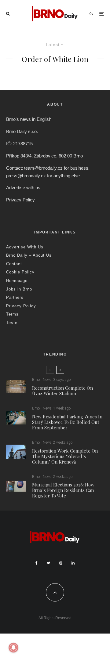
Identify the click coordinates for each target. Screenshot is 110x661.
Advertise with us (23, 187)
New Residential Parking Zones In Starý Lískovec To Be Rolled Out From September (67, 422)
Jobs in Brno (19, 289)
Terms (12, 314)
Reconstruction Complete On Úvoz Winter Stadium (62, 390)
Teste (11, 322)
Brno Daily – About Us (29, 255)
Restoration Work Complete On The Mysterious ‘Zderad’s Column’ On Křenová (65, 456)
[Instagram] (61, 563)
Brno (36, 379)
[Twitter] (48, 563)
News (47, 379)
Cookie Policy (20, 272)
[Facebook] (36, 563)
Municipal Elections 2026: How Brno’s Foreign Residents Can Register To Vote (63, 490)
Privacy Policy (20, 199)
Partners (15, 297)
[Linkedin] (73, 563)
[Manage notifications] (13, 647)
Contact (14, 264)
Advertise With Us (24, 247)
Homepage (17, 280)
